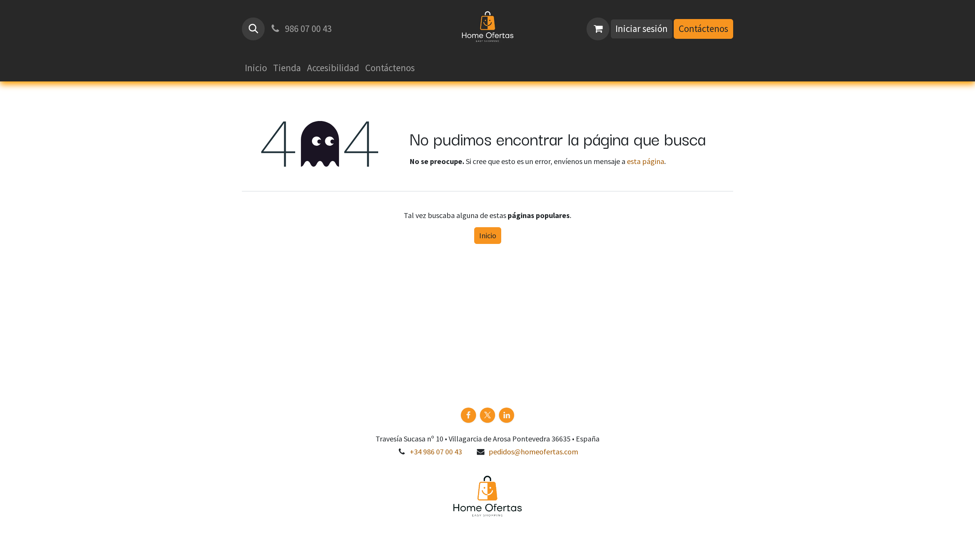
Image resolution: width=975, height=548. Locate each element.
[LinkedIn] (506, 415)
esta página (645, 161)
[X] (487, 415)
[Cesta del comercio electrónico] (598, 29)
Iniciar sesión (641, 28)
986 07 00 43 (307, 28)
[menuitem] (256, 68)
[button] (253, 29)
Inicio (487, 235)
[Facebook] (468, 415)
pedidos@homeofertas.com (533, 451)
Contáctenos (703, 28)
